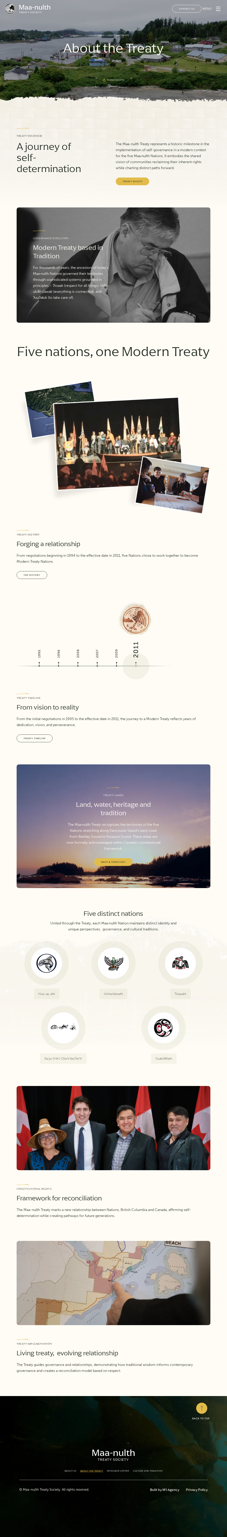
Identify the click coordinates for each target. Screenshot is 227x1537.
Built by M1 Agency (164, 1490)
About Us (70, 1471)
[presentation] (96, 78)
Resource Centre (118, 1471)
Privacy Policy (197, 1490)
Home (101, 35)
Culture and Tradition (148, 1471)
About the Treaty (91, 1471)
